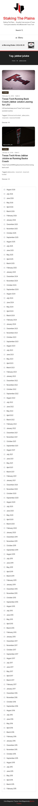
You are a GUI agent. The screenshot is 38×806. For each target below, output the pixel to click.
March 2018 (10, 628)
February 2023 (12, 372)
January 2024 (11, 324)
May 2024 (10, 307)
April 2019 (10, 571)
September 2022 (12, 393)
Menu (20, 38)
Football (5, 92)
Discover (5, 122)
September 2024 (13, 289)
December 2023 (12, 328)
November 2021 (12, 437)
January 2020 (11, 532)
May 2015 (10, 775)
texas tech (5, 118)
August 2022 (11, 398)
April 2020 (10, 519)
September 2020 (12, 498)
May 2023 (10, 359)
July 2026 (10, 194)
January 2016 (11, 741)
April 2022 (10, 415)
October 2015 (11, 754)
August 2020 (11, 502)
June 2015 (10, 771)
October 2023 (11, 337)
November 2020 (12, 489)
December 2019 (12, 537)
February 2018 (11, 632)
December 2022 (12, 380)
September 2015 (12, 758)
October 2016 (11, 702)
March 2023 (10, 367)
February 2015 (11, 788)
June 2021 (10, 459)
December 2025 (12, 224)
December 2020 (12, 485)
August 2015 (11, 762)
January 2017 (11, 689)
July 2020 (10, 506)
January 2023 (11, 376)
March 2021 (10, 472)
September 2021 (12, 446)
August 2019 (11, 554)
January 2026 (11, 220)
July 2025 (10, 246)
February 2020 (12, 528)
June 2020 (10, 511)
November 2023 (12, 333)
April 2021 (10, 467)
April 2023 (10, 363)
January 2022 (11, 428)
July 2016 (10, 715)
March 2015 (10, 784)
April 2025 (10, 259)
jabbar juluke (25, 115)
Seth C (17, 96)
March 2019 (10, 576)
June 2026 (10, 198)
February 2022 (12, 424)
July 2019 (10, 558)
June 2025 (10, 250)
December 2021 (12, 433)
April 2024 (10, 311)
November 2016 (12, 697)
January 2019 (11, 584)
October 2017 (11, 650)
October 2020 (11, 493)
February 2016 (11, 736)
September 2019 (12, 550)
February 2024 (12, 320)
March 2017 (10, 680)
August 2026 (11, 189)
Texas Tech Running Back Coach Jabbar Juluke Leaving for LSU (17, 102)
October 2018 (11, 597)
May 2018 (10, 619)
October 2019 (11, 545)
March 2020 (11, 524)
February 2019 (11, 580)
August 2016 (11, 710)
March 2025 (10, 263)
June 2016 (10, 719)
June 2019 (10, 563)
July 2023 (10, 350)
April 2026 (10, 207)
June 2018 (10, 615)
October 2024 (11, 285)
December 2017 (12, 641)
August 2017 (11, 658)
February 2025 (12, 268)
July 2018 (10, 610)
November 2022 (12, 385)
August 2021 (11, 450)
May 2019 (10, 567)
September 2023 (12, 341)
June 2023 (10, 354)
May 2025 (10, 255)
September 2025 (12, 237)
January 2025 (11, 272)
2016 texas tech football (14, 115)
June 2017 (10, 667)
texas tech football (15, 118)
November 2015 (12, 749)
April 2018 (10, 624)
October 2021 (11, 441)
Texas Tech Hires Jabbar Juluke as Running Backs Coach (15, 158)
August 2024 (11, 294)
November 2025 (12, 229)
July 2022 (10, 402)
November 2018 (12, 593)
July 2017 (10, 663)
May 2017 (10, 671)
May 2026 (10, 202)
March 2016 (10, 732)
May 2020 (10, 515)
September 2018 (12, 602)
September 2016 (12, 706)
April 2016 (10, 728)
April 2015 (10, 780)
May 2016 (10, 723)
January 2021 (11, 480)
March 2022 (10, 420)
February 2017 (11, 684)
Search (18, 30)
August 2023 (11, 346)
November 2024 (12, 281)
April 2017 (10, 676)
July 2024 (10, 298)
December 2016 (12, 693)
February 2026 (12, 216)
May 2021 (10, 463)
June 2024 (10, 302)
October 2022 (11, 389)
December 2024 (12, 276)
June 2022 (10, 406)
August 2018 (11, 606)
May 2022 (10, 411)
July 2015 (10, 767)
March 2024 (11, 315)
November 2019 (12, 541)
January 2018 (11, 637)
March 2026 (10, 211)
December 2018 (12, 589)
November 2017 (12, 645)
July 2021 (10, 454)
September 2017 (12, 654)
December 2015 (12, 745)
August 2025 (11, 242)
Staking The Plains (19, 18)
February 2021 (11, 476)
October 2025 (11, 233)
